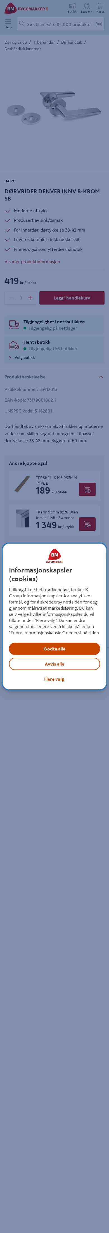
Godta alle (54, 649)
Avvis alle (54, 664)
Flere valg (54, 679)
